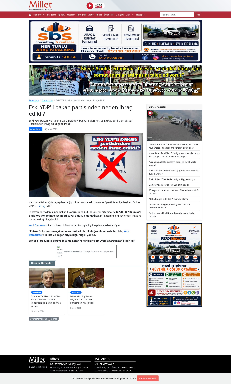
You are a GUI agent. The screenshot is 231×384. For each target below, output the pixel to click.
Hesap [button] (139, 14)
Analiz (99, 14)
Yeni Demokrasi (38, 225)
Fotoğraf (81, 14)
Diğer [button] (129, 14)
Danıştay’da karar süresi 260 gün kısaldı (169, 184)
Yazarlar (71, 14)
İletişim (120, 14)
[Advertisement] (174, 331)
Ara (198, 14)
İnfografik (109, 14)
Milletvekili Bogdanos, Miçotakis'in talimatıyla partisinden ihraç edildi (82, 299)
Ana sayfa (34, 100)
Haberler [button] (38, 14)
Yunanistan (47, 100)
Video (91, 14)
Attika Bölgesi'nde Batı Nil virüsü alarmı (168, 198)
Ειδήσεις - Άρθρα (56, 14)
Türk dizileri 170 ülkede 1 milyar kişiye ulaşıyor (172, 179)
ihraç (42, 206)
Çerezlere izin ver (148, 378)
